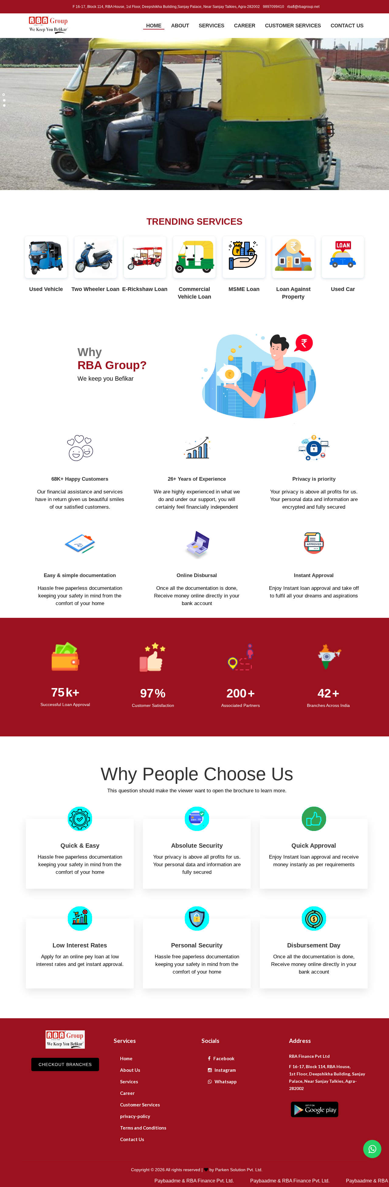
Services (129, 1081)
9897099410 (273, 7)
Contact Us (132, 1139)
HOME (153, 26)
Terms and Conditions (143, 1127)
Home (126, 1058)
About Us (130, 1070)
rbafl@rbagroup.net (303, 7)
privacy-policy (135, 1116)
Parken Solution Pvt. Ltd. (239, 1169)
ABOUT (180, 26)
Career (127, 1093)
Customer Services (140, 1104)
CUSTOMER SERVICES (293, 26)
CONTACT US (347, 26)
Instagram (225, 1070)
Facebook (223, 1058)
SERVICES (211, 26)
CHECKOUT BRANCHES (65, 1064)
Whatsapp (225, 1081)
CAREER (244, 26)
